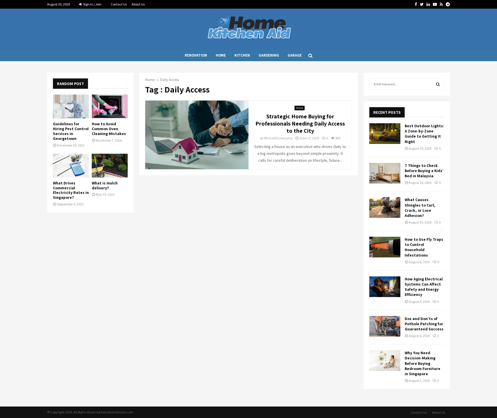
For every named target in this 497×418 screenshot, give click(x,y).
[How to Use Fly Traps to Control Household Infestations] (384, 247)
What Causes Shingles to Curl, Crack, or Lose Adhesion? (420, 207)
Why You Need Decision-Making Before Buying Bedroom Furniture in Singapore (422, 363)
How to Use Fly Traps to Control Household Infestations (424, 247)
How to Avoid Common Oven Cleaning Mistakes (109, 128)
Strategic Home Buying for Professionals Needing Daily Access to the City (300, 123)
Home (221, 55)
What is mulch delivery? (105, 185)
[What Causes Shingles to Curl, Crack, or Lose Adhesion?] (384, 207)
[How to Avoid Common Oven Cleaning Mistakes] (110, 106)
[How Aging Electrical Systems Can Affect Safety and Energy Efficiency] (384, 286)
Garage (295, 55)
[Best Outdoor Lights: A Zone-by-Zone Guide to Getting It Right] (384, 133)
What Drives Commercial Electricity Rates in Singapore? (71, 190)
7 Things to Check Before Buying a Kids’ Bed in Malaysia (424, 170)
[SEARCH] (438, 84)
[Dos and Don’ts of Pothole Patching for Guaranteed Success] (384, 326)
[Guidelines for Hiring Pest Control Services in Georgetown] (71, 106)
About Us (138, 4)
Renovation (196, 55)
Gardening (269, 55)
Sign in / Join (92, 4)
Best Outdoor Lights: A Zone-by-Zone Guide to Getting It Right (424, 133)
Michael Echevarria (278, 138)
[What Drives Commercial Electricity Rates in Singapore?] (71, 166)
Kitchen (242, 55)
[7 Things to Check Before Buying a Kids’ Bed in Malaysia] (384, 173)
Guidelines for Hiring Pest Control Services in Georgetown (71, 131)
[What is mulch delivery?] (110, 166)
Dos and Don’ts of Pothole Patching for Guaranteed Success (424, 324)
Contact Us (119, 4)
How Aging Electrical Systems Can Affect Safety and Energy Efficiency (424, 286)
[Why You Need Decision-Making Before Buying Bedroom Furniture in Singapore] (384, 360)
